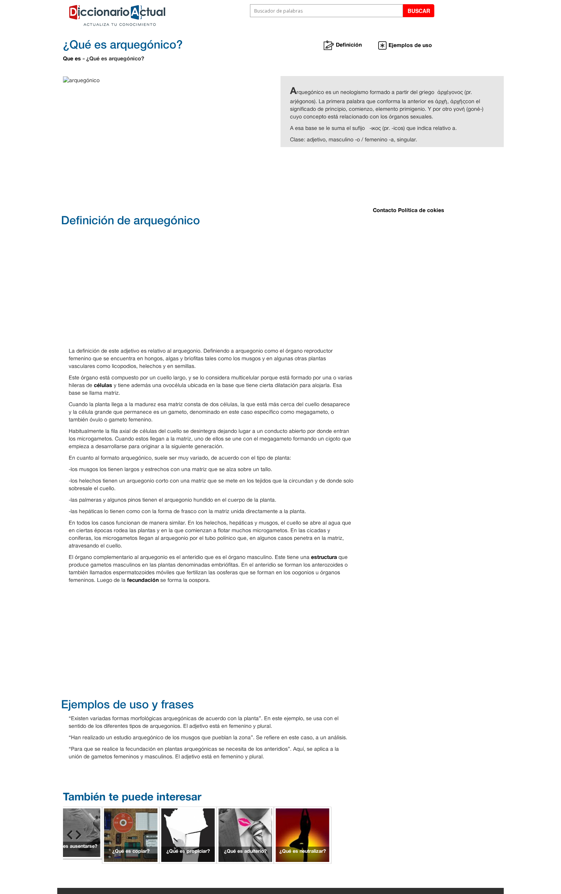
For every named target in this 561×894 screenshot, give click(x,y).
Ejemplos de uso (410, 45)
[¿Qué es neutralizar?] (302, 834)
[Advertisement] (254, 179)
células (103, 385)
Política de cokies (421, 210)
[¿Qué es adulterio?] (245, 834)
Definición (349, 44)
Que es (72, 58)
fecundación (143, 580)
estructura (324, 557)
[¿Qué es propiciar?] (188, 834)
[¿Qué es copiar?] (131, 834)
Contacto (385, 210)
